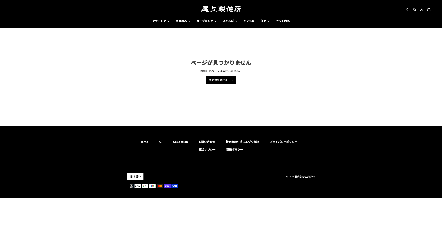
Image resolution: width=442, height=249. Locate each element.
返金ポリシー (207, 149)
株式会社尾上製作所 (305, 176)
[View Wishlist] (409, 9)
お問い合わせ (207, 142)
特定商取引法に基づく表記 (242, 142)
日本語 (134, 176)
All (160, 142)
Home (144, 142)
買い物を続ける (218, 80)
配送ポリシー (234, 149)
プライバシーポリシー (283, 142)
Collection (180, 142)
